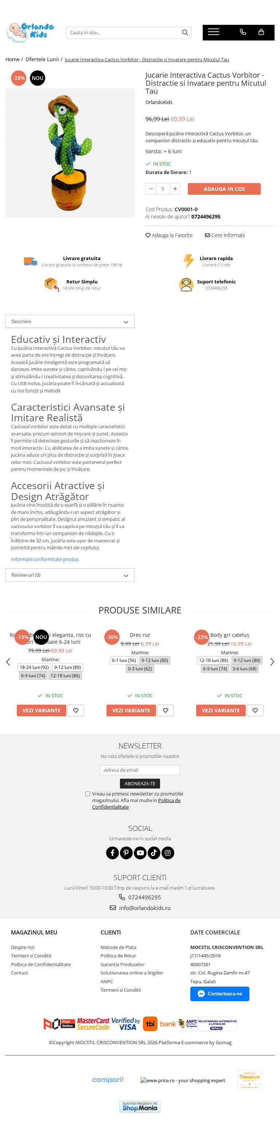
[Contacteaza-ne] (243, 32)
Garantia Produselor (122, 964)
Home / (14, 59)
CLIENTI (111, 932)
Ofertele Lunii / (45, 59)
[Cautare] (185, 33)
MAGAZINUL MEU (34, 932)
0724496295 (144, 897)
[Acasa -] (30, 32)
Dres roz (140, 634)
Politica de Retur (118, 955)
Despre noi (22, 947)
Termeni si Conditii (31, 955)
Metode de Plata (118, 947)
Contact (19, 972)
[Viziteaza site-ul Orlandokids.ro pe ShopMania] (140, 1106)
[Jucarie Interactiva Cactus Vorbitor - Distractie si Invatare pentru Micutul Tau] (70, 153)
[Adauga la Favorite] (75, 710)
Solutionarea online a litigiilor (132, 972)
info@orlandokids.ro (144, 907)
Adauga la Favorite (172, 235)
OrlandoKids (158, 102)
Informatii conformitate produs (45, 559)
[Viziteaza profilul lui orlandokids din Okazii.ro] (249, 1080)
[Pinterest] (126, 853)
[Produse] (214, 33)
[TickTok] (154, 853)
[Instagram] (168, 853)
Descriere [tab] (21, 321)
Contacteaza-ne (225, 993)
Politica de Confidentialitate (41, 964)
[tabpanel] (70, 153)
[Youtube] (140, 853)
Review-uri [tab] (25, 575)
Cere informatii (227, 235)
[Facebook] (112, 853)
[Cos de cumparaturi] (261, 32)
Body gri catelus (229, 634)
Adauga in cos (224, 188)
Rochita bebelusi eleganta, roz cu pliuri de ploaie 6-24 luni (50, 638)
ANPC (107, 981)
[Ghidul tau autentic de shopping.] (108, 1080)
